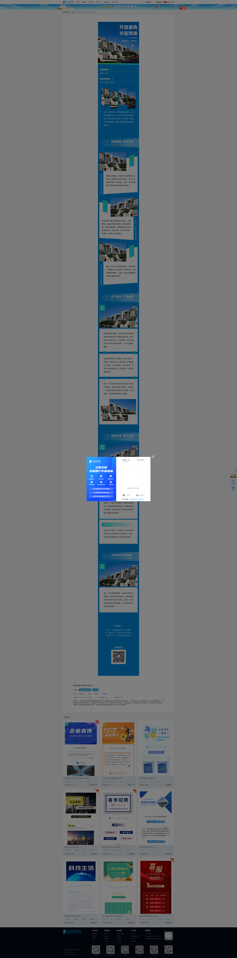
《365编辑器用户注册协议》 (136, 499)
